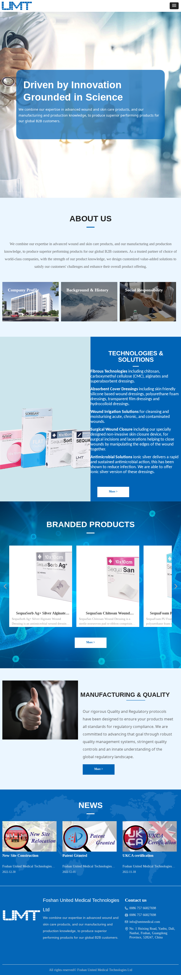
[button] (174, 5)
